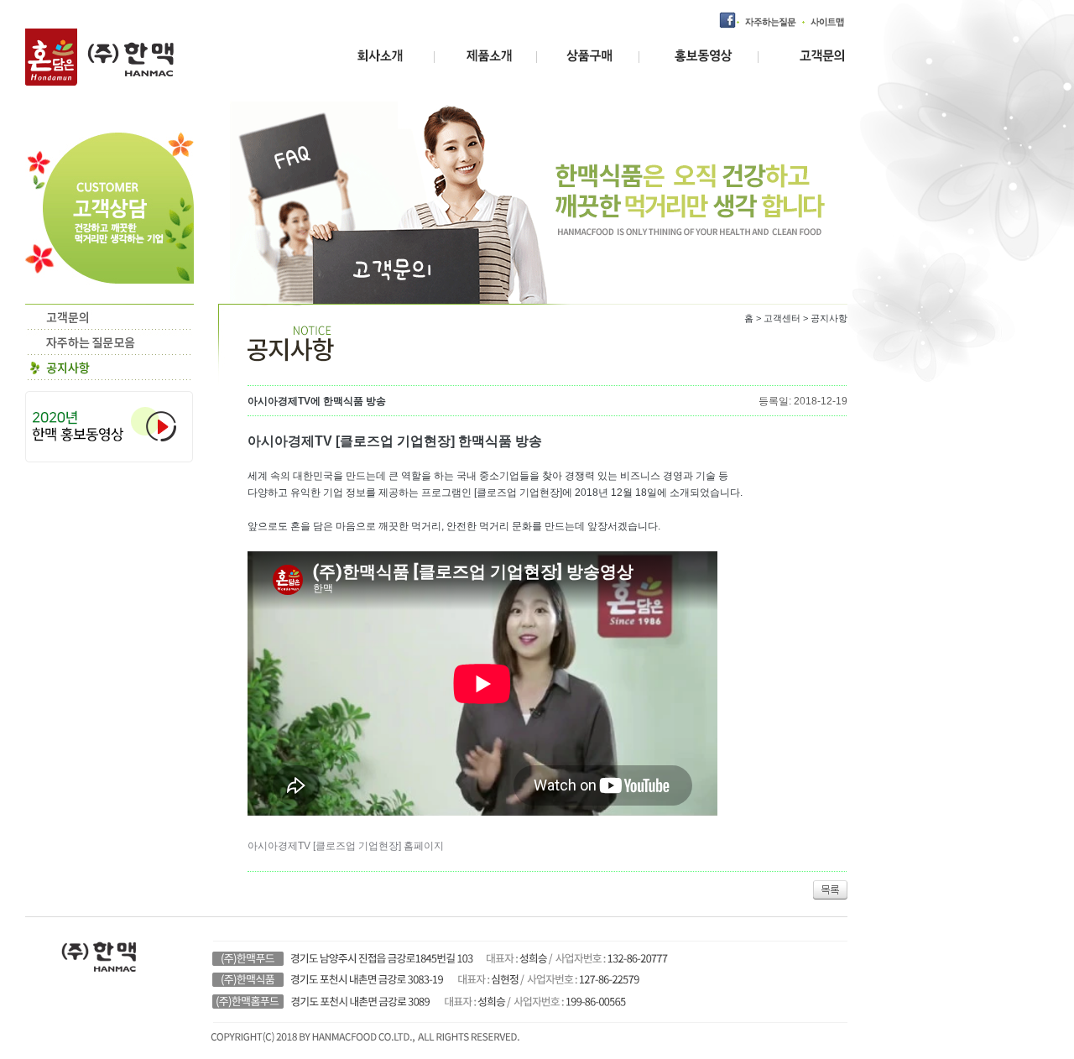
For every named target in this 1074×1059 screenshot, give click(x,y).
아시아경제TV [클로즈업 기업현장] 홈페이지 (346, 846)
